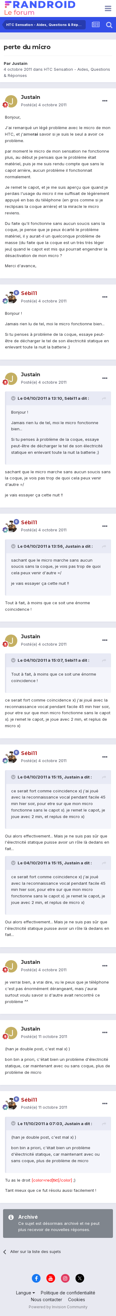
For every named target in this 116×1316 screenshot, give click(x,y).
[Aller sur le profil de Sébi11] (11, 297)
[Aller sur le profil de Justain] (11, 101)
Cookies (76, 1299)
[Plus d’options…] (105, 101)
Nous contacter (46, 1299)
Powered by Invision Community (58, 1307)
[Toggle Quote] (14, 398)
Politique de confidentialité (68, 1292)
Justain (20, 63)
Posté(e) (44, 104)
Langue (24, 1292)
